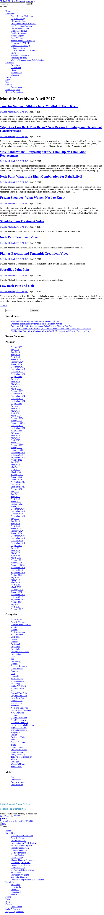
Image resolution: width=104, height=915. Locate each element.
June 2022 (15, 465)
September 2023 (18, 428)
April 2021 (15, 499)
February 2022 (17, 474)
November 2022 (18, 452)
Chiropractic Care (18, 21)
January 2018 (16, 592)
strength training (18, 754)
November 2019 (18, 538)
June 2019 (15, 550)
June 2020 (15, 521)
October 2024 (17, 398)
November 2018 (18, 567)
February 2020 (17, 531)
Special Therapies (18, 742)
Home (8, 11)
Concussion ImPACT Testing (23, 23)
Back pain (15, 637)
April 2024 (15, 413)
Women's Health (18, 764)
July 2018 (15, 577)
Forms (8, 77)
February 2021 (17, 504)
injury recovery (17, 688)
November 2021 (18, 482)
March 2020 (16, 528)
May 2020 (15, 523)
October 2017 (17, 597)
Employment (16, 87)
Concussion (16, 654)
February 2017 (17, 609)
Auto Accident (17, 634)
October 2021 (17, 484)
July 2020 (15, 518)
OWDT (17, 816)
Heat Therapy (17, 678)
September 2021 (18, 487)
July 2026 (15, 349)
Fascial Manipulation (20, 28)
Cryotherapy (16, 661)
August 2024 (16, 403)
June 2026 (15, 352)
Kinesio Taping (17, 36)
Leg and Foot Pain (19, 693)
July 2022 (15, 462)
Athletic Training (18, 632)
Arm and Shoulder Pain (21, 624)
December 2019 (18, 536)
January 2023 (16, 447)
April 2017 (15, 607)
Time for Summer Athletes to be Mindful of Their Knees (39, 106)
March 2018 (16, 587)
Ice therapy (15, 683)
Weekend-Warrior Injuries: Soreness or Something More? (35, 321)
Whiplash (15, 762)
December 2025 (18, 367)
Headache (15, 676)
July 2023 (15, 433)
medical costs (16, 703)
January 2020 (16, 533)
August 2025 (16, 376)
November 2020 (18, 511)
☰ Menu (3, 6)
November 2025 (18, 369)
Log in (14, 777)
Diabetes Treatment (19, 666)
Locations (9, 62)
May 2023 (15, 438)
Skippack (15, 75)
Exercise (14, 671)
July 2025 (15, 379)
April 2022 (15, 469)
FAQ (7, 80)
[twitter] (3, 818)
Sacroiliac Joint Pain (14, 269)
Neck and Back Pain (19, 708)
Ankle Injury (16, 620)
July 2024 (15, 406)
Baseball (14, 642)
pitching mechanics (19, 730)
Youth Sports (16, 766)
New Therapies (17, 713)
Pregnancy (15, 732)
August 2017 (16, 602)
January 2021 (16, 506)
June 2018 (15, 580)
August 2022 (16, 460)
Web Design (5, 816)
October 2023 (17, 425)
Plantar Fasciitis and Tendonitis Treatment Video (34, 253)
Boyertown (15, 65)
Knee (13, 691)
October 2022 (17, 455)
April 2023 (15, 440)
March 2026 (16, 359)
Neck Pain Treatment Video (19, 237)
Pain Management (18, 720)
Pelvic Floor (16, 53)
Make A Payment (12, 89)
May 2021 (15, 496)
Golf (13, 673)
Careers (8, 85)
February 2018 (17, 589)
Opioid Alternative (19, 717)
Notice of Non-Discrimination (13, 809)
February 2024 (17, 418)
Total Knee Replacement (21, 757)
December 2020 (18, 509)
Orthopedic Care (18, 48)
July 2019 (15, 548)
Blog (7, 82)
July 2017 (15, 604)
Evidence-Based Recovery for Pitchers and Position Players (36, 324)
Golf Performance (18, 33)
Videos (14, 759)
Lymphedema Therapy (20, 45)
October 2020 (17, 514)
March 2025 (16, 389)
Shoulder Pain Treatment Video (22, 221)
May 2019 (15, 553)
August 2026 (16, 347)
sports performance (19, 749)
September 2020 (18, 516)
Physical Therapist (19, 727)
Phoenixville (16, 72)
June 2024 (15, 408)
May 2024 (15, 411)
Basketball (15, 644)
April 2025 (15, 386)
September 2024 (18, 401)
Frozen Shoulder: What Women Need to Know (32, 197)
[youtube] (5, 818)
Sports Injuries (17, 747)
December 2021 (18, 479)
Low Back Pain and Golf (17, 285)
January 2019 (16, 563)
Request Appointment (14, 92)
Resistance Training (19, 737)
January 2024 (16, 420)
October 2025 (17, 371)
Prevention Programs (20, 55)
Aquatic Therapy (18, 18)
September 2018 (18, 572)
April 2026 (15, 357)
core (12, 656)
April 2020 (15, 526)
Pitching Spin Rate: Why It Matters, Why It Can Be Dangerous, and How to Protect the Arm (50, 331)
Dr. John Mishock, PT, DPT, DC (14, 112)
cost (12, 659)
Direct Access (17, 669)
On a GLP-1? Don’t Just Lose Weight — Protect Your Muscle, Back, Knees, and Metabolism (51, 328)
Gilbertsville (16, 67)
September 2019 (18, 543)
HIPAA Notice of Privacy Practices (15, 804)
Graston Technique (19, 31)
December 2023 (18, 423)
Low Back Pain (17, 698)
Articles (14, 629)
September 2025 (18, 374)
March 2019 (16, 558)
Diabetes (14, 664)
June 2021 (15, 494)
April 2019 (15, 555)
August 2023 (16, 430)
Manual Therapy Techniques (23, 40)
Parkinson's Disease (19, 722)
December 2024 (18, 394)
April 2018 (15, 585)
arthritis (14, 627)
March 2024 (16, 416)
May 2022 (15, 467)
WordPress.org (17, 784)
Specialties (9, 14)
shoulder (14, 740)
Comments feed (17, 782)
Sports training (17, 752)
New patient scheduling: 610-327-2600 (16, 821)
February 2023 (17, 445)
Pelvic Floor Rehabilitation (22, 725)
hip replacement (17, 681)
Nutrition (15, 715)
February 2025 (17, 391)
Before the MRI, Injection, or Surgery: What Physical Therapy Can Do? (41, 326)
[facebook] (0, 818)
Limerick (15, 70)
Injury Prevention (18, 686)
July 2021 (15, 491)
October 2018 (17, 570)
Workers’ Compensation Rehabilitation (27, 60)
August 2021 (16, 489)
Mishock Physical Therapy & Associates (17, 1)
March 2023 (16, 443)
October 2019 (17, 540)
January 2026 (16, 364)
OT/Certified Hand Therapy (23, 50)
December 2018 (18, 565)
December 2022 (18, 450)
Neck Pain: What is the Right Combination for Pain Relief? (41, 176)
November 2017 (18, 594)
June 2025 (15, 381)
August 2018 (16, 575)
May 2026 (15, 354)
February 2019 (17, 560)
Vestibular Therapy (19, 58)
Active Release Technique (22, 16)
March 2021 (16, 501)
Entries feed (16, 780)
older (3, 306)
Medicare (15, 705)
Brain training (17, 649)
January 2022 (16, 477)
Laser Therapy (17, 38)
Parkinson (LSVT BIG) (21, 43)
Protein (14, 735)
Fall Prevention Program (21, 26)
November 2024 (18, 396)
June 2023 (15, 435)
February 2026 (17, 362)
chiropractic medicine (20, 651)
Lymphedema (16, 700)
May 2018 (15, 582)
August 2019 (16, 545)
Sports (13, 744)
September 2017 (18, 599)
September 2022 (18, 457)
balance (14, 639)
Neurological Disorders (21, 710)
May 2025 (15, 384)
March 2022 (16, 472)
